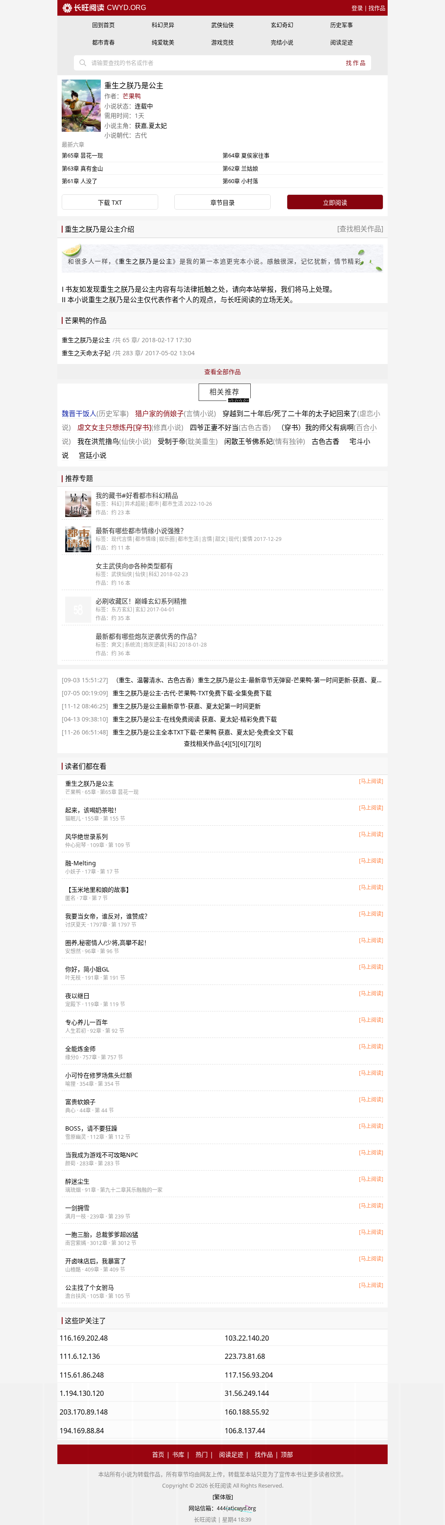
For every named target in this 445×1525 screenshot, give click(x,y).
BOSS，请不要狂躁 (91, 1128)
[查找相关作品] (360, 229)
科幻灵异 (163, 25)
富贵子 (80, 1102)
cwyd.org (125, 7)
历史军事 (341, 25)
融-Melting (80, 863)
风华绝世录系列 (86, 836)
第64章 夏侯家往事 (245, 155)
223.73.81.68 (245, 1356)
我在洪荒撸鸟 (114, 441)
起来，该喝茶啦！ (92, 810)
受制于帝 (188, 441)
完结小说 (282, 42)
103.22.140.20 (247, 1338)
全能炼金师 (80, 1048)
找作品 (377, 8)
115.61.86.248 (82, 1375)
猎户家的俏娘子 (175, 413)
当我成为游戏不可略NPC (101, 1155)
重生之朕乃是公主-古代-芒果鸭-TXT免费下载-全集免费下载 (192, 693)
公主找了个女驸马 (89, 1287)
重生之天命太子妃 (86, 353)
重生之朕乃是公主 (146, 261)
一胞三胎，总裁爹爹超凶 (101, 1234)
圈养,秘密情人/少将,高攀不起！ (107, 942)
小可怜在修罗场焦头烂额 (98, 1075)
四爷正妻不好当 (230, 427)
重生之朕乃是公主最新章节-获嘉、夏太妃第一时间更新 (187, 706)
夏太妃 (158, 125)
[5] (234, 743)
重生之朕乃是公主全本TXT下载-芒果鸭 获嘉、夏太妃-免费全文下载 (203, 732)
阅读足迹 (341, 42)
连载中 (144, 106)
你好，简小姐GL (87, 969)
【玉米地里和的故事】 (98, 889)
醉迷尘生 (77, 1181)
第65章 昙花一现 (82, 155)
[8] (257, 743)
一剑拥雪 (77, 1208)
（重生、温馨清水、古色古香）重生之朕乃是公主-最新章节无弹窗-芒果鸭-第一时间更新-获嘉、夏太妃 (251, 680)
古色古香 (325, 441)
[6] (242, 743)
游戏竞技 (222, 42)
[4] (226, 743)
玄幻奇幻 (282, 25)
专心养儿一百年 (86, 1022)
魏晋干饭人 (95, 413)
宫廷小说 (92, 455)
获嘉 (141, 125)
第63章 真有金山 (82, 168)
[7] (249, 743)
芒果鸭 (132, 96)
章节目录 (222, 202)
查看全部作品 (222, 371)
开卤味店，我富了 (95, 1261)
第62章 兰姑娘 (240, 168)
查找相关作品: (203, 743)
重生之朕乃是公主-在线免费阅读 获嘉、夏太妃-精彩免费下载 (195, 719)
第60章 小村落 (240, 181)
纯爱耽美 (163, 42)
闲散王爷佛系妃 (264, 441)
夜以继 (77, 995)
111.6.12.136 (80, 1356)
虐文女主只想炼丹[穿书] (130, 427)
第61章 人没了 (79, 181)
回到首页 (103, 25)
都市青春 (103, 42)
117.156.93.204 (249, 1375)
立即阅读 (335, 202)
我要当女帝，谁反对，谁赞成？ (107, 916)
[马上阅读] (371, 781)
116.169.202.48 (84, 1338)
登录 (357, 8)
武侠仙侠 (222, 25)
